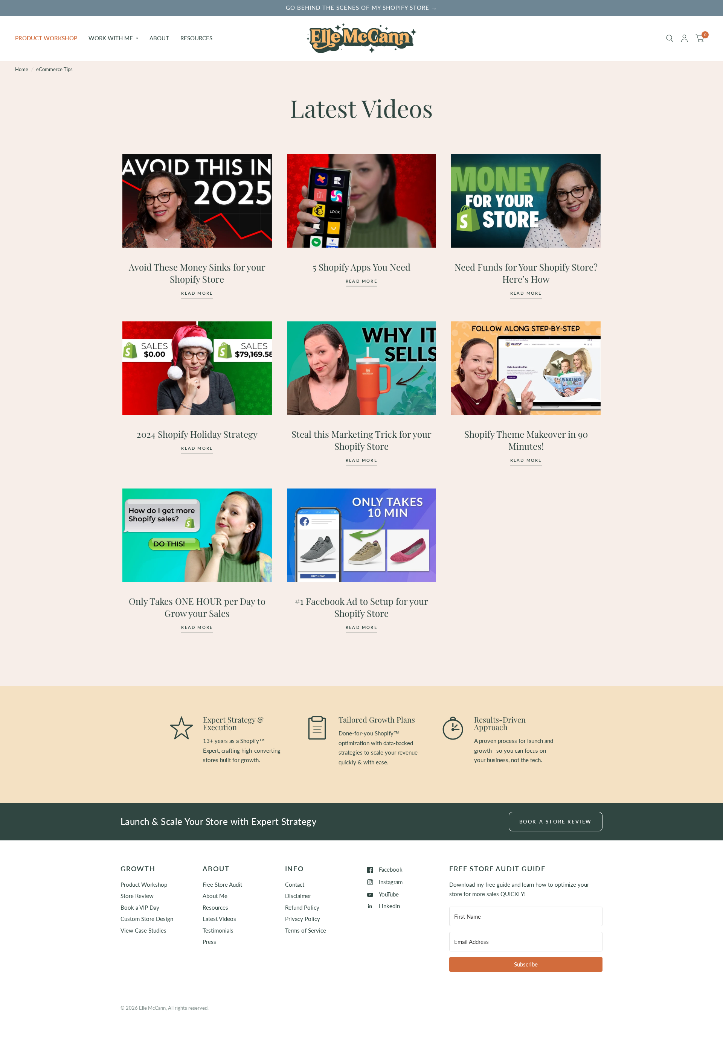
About (159, 38)
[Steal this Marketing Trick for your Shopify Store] (361, 368)
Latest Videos (219, 918)
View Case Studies (143, 930)
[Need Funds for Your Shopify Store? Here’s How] (526, 201)
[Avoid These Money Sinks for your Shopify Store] (197, 201)
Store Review (137, 895)
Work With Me (110, 38)
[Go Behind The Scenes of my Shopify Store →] (361, 8)
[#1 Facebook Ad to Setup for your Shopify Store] (361, 535)
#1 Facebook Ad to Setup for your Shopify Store (361, 607)
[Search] (669, 38)
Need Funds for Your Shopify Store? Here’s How (526, 273)
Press (209, 941)
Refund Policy (302, 907)
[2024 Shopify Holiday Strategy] (197, 368)
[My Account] (684, 38)
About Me (215, 895)
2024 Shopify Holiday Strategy (197, 434)
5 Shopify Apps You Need (361, 267)
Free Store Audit (222, 884)
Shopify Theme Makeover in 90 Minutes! (526, 440)
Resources (196, 38)
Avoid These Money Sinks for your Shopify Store (197, 273)
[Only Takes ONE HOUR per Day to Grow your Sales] (197, 535)
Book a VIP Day (139, 907)
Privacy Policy (302, 918)
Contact (294, 884)
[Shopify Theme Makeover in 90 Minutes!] (526, 368)
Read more (197, 293)
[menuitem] (49, 38)
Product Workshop (46, 38)
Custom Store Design (146, 918)
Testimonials (218, 930)
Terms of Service (305, 930)
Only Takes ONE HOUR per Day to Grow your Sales (197, 607)
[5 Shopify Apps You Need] (361, 201)
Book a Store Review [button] (555, 822)
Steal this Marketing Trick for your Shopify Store (361, 440)
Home (21, 69)
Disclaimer (298, 895)
